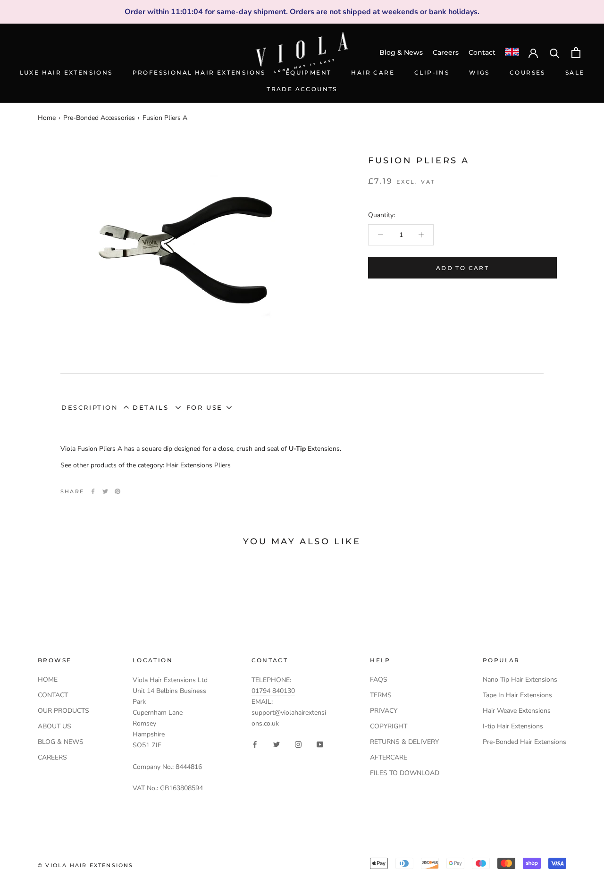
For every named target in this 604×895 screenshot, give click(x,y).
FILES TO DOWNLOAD (404, 772)
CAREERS (52, 757)
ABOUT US (54, 726)
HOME (48, 679)
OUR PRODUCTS (63, 710)
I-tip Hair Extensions (513, 726)
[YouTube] (320, 743)
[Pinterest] (117, 491)
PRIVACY (383, 710)
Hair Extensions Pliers (198, 465)
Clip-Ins (431, 72)
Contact (482, 52)
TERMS (381, 695)
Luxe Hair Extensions (66, 72)
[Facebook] (93, 491)
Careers (446, 52)
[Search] (555, 53)
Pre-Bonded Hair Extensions (524, 741)
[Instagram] (298, 743)
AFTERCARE (388, 757)
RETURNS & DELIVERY (404, 741)
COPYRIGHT (388, 726)
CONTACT (53, 695)
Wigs (479, 72)
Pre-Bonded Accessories (99, 117)
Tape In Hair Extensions (517, 695)
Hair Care (372, 72)
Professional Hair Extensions (199, 72)
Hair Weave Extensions (517, 710)
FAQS (378, 679)
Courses (527, 72)
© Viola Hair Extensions (86, 865)
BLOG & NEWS (61, 741)
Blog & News (401, 52)
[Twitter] (105, 491)
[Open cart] (575, 52)
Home (47, 117)
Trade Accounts (302, 89)
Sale (575, 72)
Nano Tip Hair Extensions (520, 679)
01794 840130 (273, 690)
